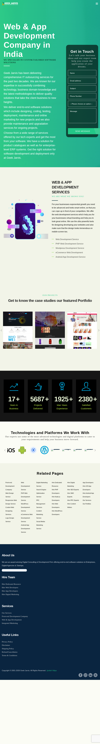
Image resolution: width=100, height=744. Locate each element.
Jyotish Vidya (51, 670)
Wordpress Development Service (70, 248)
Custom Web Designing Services (9, 511)
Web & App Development (12, 620)
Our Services (87, 500)
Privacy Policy (7, 642)
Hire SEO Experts (73, 490)
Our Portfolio (87, 504)
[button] (5, 450)
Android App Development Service (70, 257)
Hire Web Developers (10, 588)
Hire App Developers (10, 591)
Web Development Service (67, 239)
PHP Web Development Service (69, 244)
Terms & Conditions (9, 655)
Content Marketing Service (39, 514)
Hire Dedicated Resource (11, 584)
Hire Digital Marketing (10, 594)
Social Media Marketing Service (40, 525)
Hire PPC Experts (73, 500)
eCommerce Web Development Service (27, 518)
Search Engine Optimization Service (41, 493)
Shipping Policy (8, 649)
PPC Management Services (40, 503)
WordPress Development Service (25, 507)
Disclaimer (6, 645)
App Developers (88, 482)
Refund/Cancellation (9, 652)
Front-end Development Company (9, 486)
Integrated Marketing (10, 623)
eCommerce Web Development (69, 253)
